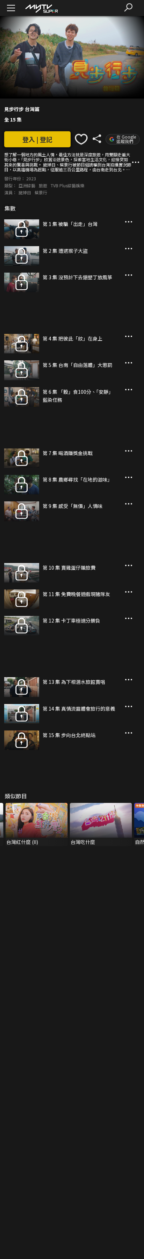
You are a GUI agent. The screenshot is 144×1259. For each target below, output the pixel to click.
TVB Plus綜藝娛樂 (67, 185)
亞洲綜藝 (27, 185)
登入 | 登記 (37, 139)
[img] (41, 8)
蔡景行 (41, 192)
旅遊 (43, 185)
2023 (31, 178)
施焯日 (25, 192)
